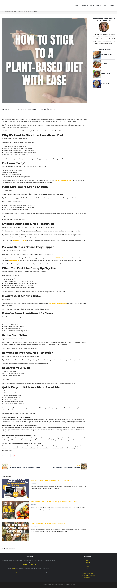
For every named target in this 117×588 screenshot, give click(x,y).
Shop (97, 5)
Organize (83, 5)
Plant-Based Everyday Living (10, 11)
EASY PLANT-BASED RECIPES (58, 303)
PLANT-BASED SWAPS (19, 241)
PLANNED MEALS (14, 260)
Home (76, 5)
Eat (91, 5)
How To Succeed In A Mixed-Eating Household (48, 523)
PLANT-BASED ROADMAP (63, 180)
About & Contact (88, 571)
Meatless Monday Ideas (87, 573)
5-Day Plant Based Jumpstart (88, 575)
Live (105, 5)
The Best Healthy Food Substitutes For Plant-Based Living (52, 480)
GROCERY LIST (59, 258)
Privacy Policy (87, 577)
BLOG (13, 568)
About (112, 5)
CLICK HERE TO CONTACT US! (29, 564)
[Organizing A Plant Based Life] (18, 6)
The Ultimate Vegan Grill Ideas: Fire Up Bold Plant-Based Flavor (54, 502)
